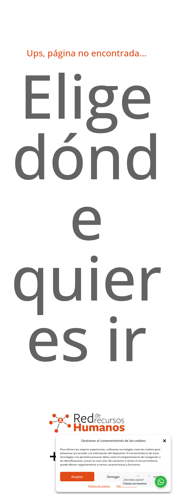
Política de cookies (99, 486)
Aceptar (77, 477)
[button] (164, 441)
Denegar (113, 477)
